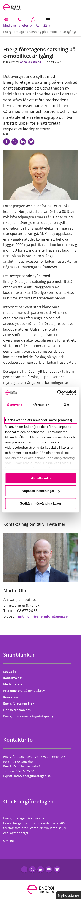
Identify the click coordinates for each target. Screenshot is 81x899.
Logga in (10, 671)
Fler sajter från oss (17, 710)
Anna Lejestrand (30, 62)
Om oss (9, 841)
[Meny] (48, 19)
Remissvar (11, 697)
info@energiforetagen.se (32, 776)
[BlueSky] (31, 141)
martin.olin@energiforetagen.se (42, 616)
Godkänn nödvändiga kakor (40, 503)
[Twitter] (14, 141)
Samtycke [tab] (14, 404)
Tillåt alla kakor (40, 478)
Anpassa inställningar (38, 491)
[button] (6, 19)
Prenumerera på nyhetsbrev (24, 691)
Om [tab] (66, 404)
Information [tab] (40, 404)
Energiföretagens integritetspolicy (29, 716)
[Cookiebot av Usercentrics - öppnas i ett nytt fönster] (57, 392)
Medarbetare (13, 684)
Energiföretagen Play (19, 703)
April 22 (42, 25)
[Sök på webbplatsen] (20, 19)
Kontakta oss (13, 678)
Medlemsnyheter (16, 25)
